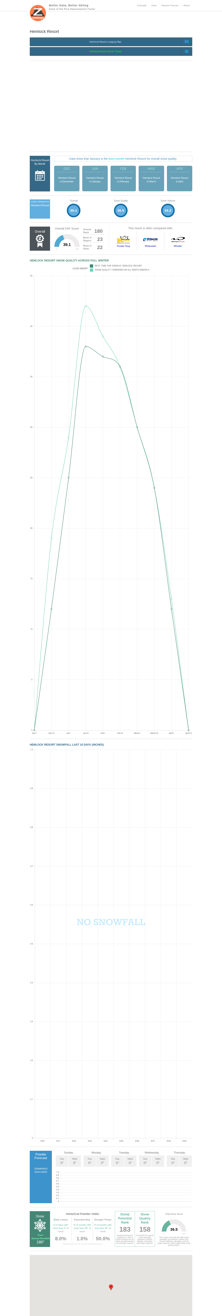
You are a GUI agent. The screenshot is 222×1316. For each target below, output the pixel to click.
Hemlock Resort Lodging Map (105, 42)
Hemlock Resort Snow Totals (105, 51)
